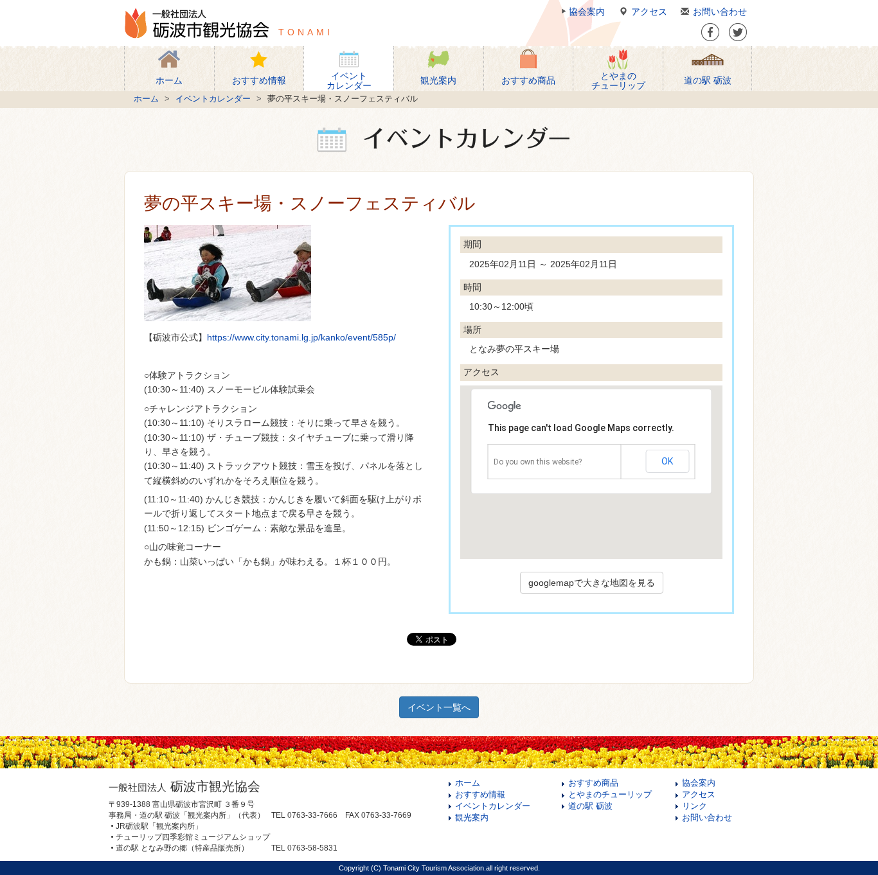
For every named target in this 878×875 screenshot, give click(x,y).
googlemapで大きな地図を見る (591, 583)
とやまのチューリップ (610, 794)
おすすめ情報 (480, 794)
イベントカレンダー (213, 98)
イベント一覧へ (439, 707)
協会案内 (587, 11)
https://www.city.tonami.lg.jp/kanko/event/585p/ (301, 337)
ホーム (146, 98)
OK (667, 461)
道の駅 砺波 (590, 806)
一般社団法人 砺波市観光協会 (196, 23)
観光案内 (471, 817)
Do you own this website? (538, 461)
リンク (694, 806)
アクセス (649, 11)
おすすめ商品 (593, 783)
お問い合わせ (720, 11)
